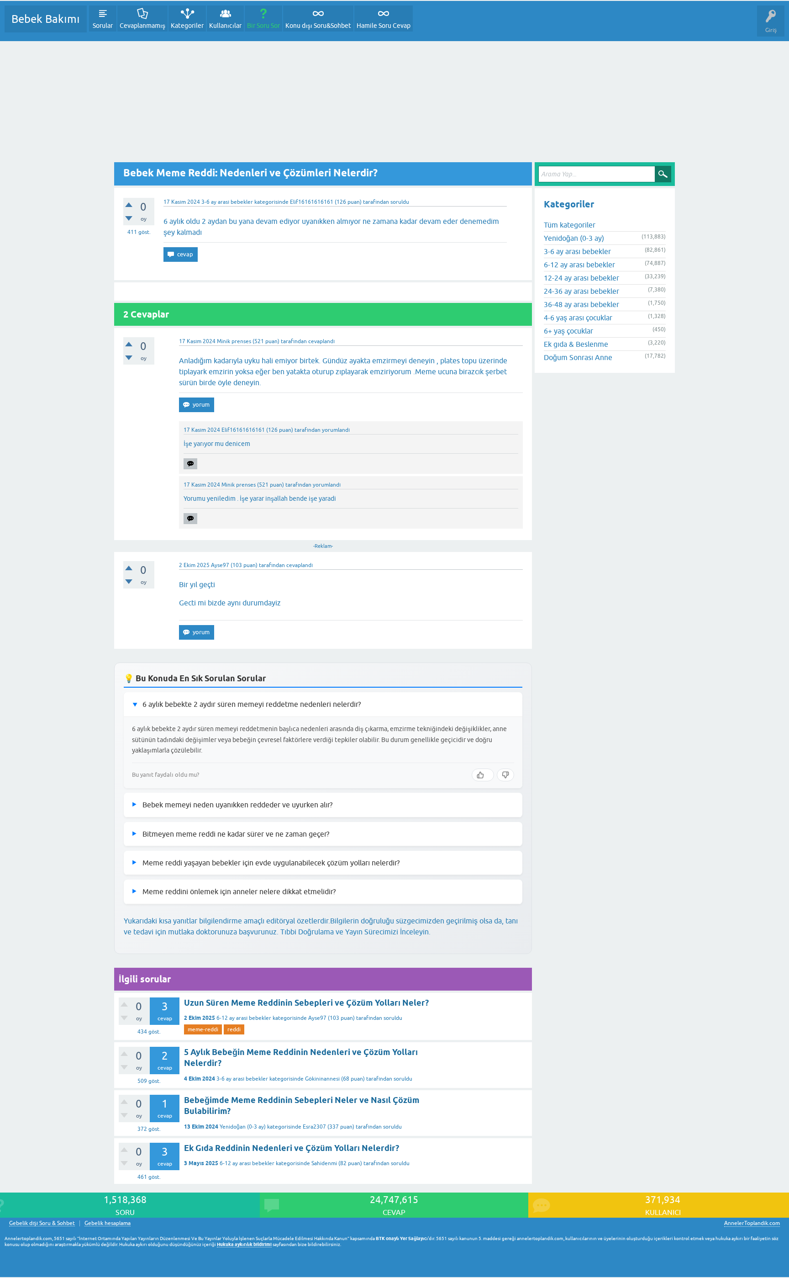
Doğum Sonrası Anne (578, 357)
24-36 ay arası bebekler (581, 291)
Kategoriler (187, 25)
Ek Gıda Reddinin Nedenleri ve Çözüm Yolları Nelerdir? (291, 1148)
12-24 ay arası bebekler (581, 278)
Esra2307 (314, 1127)
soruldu (399, 202)
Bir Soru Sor (263, 25)
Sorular (103, 25)
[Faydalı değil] (505, 775)
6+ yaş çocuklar (568, 331)
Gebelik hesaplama (107, 1223)
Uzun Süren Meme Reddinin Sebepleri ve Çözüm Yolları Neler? (306, 1003)
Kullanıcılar (225, 25)
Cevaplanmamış (142, 25)
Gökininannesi (322, 1079)
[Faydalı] (483, 775)
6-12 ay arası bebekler (243, 1018)
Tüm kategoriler (569, 225)
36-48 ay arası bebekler (581, 304)
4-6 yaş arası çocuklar (578, 317)
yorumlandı (336, 430)
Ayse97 (317, 1018)
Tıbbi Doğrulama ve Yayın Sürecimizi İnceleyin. (355, 932)
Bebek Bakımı (45, 19)
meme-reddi (203, 1029)
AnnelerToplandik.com (752, 1223)
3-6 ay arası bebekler (227, 202)
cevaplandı (321, 341)
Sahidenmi (324, 1163)
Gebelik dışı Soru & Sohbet (42, 1223)
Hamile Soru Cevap (383, 25)
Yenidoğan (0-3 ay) (243, 1127)
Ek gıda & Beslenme (576, 344)
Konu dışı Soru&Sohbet (318, 25)
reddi (234, 1029)
